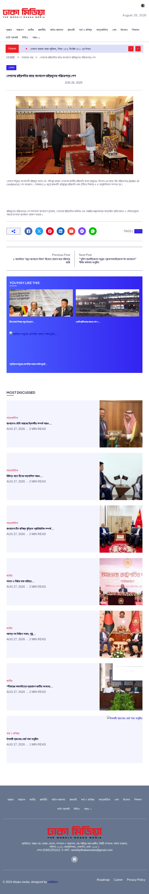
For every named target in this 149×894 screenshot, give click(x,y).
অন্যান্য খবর (27, 57)
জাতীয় (9, 575)
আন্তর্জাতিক (12, 417)
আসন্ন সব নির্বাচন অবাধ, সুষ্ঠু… (21, 633)
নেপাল (11, 67)
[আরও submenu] (39, 38)
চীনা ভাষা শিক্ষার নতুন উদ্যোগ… (22, 321)
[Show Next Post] (138, 48)
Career (118, 879)
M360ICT (53, 881)
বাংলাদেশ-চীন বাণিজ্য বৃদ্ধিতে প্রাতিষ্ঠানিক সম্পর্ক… (30, 528)
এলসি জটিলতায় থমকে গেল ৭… (88, 321)
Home (10, 57)
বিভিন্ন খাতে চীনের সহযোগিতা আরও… (25, 476)
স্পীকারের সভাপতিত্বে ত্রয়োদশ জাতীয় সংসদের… (30, 686)
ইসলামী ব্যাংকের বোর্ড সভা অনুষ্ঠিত (22, 739)
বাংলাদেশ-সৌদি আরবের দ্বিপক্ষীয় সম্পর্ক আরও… (29, 423)
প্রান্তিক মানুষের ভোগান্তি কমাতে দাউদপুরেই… (28, 363)
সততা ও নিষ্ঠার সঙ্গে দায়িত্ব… (20, 581)
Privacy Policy (136, 879)
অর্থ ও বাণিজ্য (13, 733)
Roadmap (103, 879)
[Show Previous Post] (131, 48)
